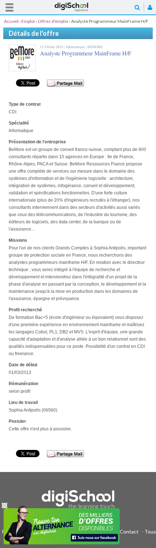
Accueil (78, 7)
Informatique (76, 47)
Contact (129, 531)
